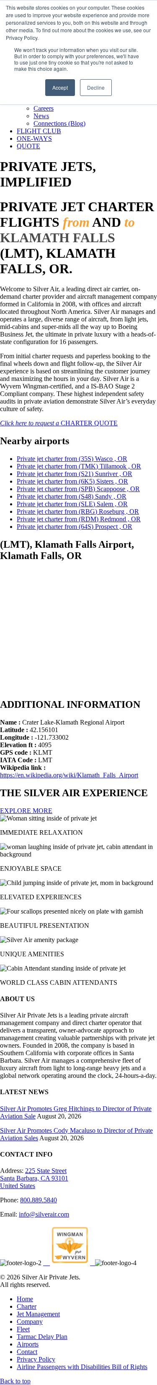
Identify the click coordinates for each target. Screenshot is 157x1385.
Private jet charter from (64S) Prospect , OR (74, 526)
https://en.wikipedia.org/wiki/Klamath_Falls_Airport (69, 775)
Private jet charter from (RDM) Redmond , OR (79, 519)
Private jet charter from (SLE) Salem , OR (72, 503)
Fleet (23, 1329)
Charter (26, 1306)
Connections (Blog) (59, 123)
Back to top (15, 1381)
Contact (27, 1351)
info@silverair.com (44, 1214)
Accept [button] (60, 87)
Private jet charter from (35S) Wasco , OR (72, 458)
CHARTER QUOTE (59, 423)
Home (25, 1298)
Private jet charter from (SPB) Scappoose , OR (78, 488)
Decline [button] (96, 87)
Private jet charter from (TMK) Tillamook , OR (79, 466)
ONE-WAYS (34, 138)
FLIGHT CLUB (39, 131)
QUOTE (28, 146)
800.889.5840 (38, 1200)
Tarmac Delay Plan (42, 1336)
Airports (28, 1344)
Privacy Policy (36, 1359)
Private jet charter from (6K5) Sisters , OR (72, 481)
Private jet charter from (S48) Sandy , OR (71, 496)
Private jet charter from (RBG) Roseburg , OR (78, 511)
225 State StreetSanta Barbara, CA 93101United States (34, 1178)
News (41, 115)
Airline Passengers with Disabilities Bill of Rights (82, 1366)
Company (30, 1321)
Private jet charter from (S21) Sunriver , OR (74, 473)
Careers (43, 108)
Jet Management (38, 1314)
